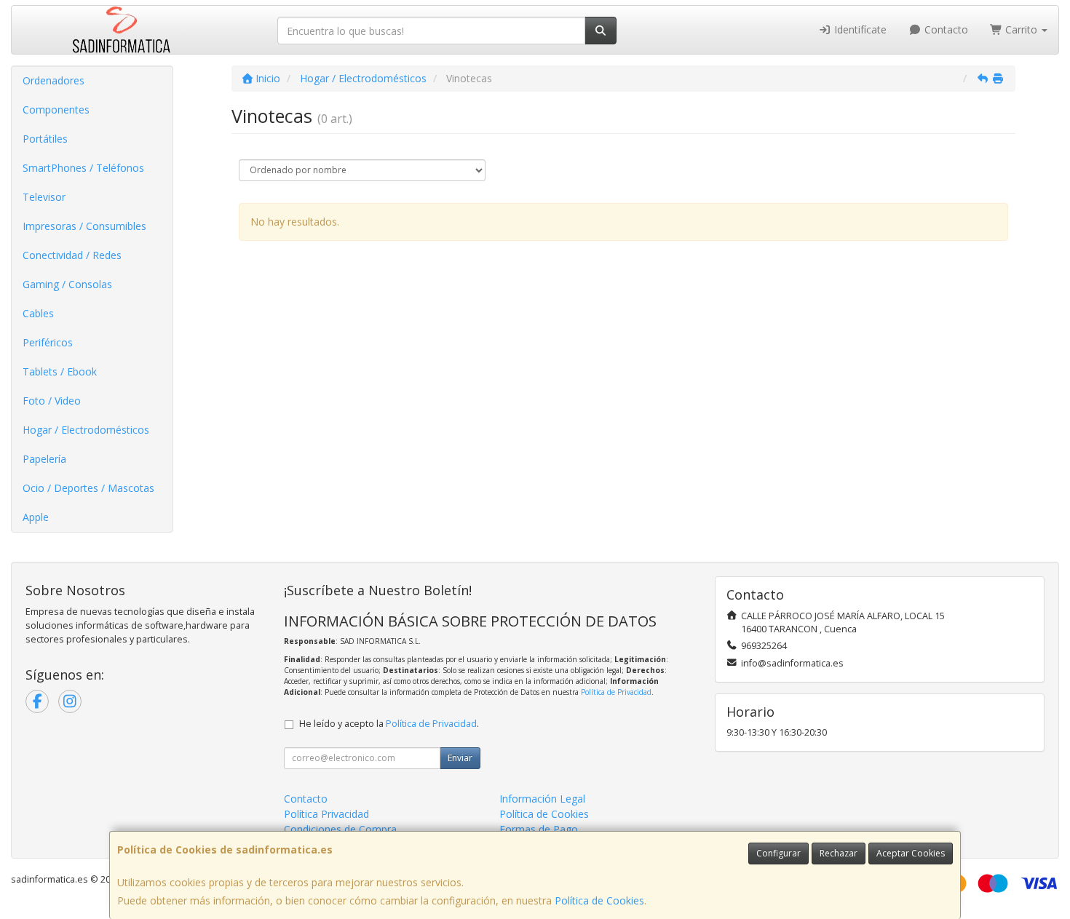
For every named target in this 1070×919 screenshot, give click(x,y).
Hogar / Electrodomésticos (86, 430)
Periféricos (48, 342)
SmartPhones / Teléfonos (83, 168)
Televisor (44, 197)
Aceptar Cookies (910, 853)
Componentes (56, 109)
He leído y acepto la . (389, 723)
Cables (38, 313)
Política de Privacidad (616, 692)
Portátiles (45, 139)
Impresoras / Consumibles (84, 226)
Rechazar (838, 853)
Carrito (1021, 29)
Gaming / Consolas (67, 284)
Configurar (778, 853)
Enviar (460, 758)
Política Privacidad (326, 814)
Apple (36, 517)
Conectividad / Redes (72, 255)
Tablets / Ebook (60, 371)
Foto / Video (52, 400)
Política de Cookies (599, 900)
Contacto (945, 29)
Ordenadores (53, 80)
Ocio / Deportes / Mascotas (88, 488)
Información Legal (542, 798)
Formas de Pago (538, 829)
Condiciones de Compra (340, 829)
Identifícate (859, 29)
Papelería (44, 459)
